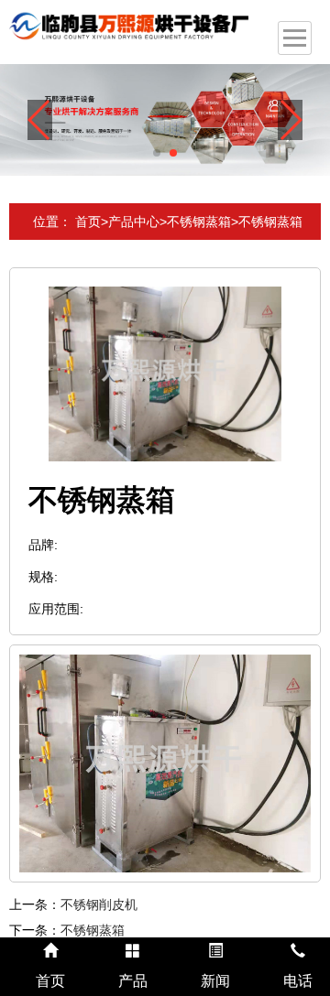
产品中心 (134, 221)
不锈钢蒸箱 (199, 221)
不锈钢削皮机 (99, 904)
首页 (88, 221)
